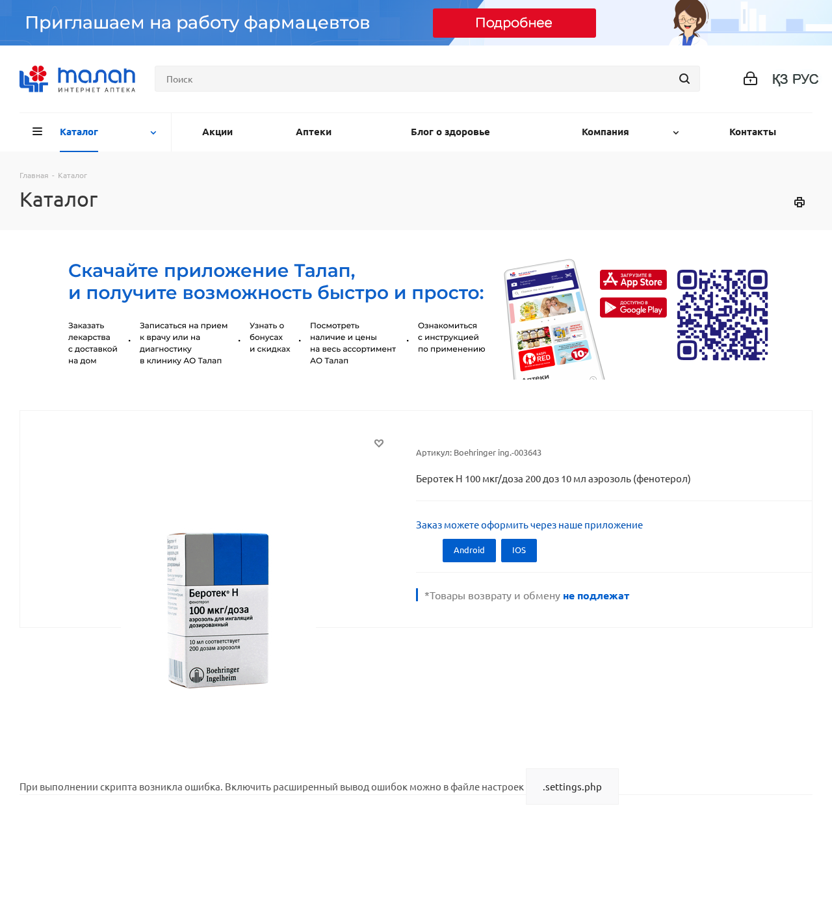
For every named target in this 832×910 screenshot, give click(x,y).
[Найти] (684, 79)
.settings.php (572, 786)
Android (469, 549)
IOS (519, 549)
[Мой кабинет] (750, 79)
